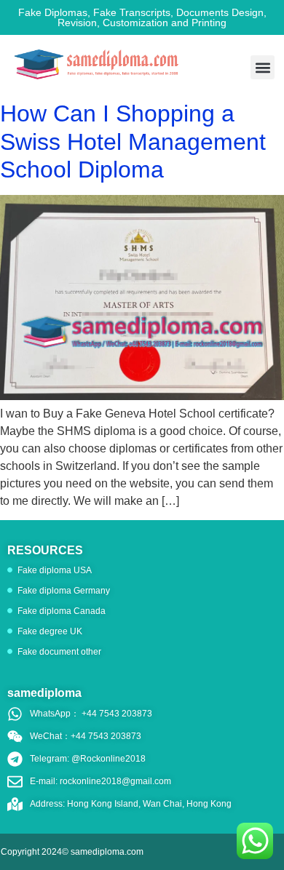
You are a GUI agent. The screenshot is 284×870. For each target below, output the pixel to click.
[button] (263, 67)
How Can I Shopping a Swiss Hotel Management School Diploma (133, 141)
